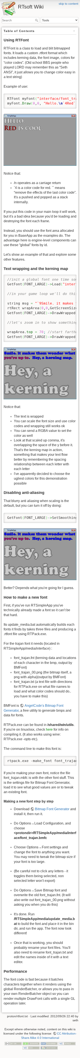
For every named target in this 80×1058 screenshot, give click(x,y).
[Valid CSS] (31, 1047)
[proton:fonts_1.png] (40, 139)
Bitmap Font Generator (52, 809)
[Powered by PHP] (49, 1043)
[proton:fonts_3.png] (40, 554)
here (49, 729)
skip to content (68, 3)
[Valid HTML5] (67, 1043)
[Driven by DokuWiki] (49, 1047)
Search (37, 20)
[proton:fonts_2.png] (40, 373)
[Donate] (31, 1043)
